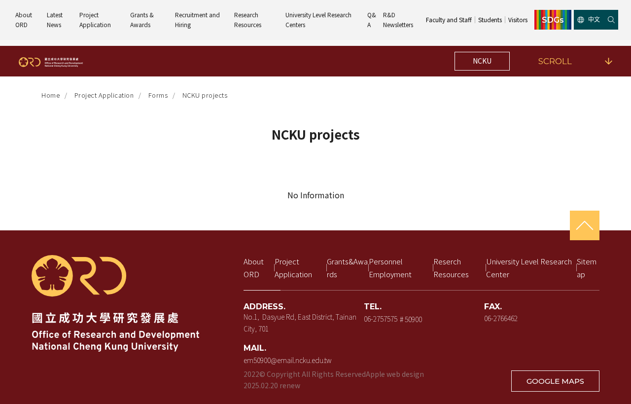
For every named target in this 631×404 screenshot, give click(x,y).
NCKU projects (205, 95)
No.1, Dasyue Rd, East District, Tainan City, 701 (301, 322)
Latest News (55, 19)
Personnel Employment (390, 267)
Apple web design (395, 374)
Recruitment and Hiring (198, 19)
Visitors (517, 19)
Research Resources (247, 19)
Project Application (95, 19)
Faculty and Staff (449, 19)
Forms (158, 95)
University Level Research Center (529, 267)
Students (490, 19)
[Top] (584, 225)
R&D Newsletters (398, 19)
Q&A (371, 19)
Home (50, 95)
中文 (594, 19)
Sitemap (586, 267)
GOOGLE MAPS (555, 381)
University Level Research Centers (319, 19)
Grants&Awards (347, 267)
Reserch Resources (451, 267)
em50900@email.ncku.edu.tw (287, 360)
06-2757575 (380, 319)
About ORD (24, 19)
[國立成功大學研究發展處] (51, 61)
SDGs (553, 20)
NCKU (482, 61)
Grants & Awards (142, 19)
